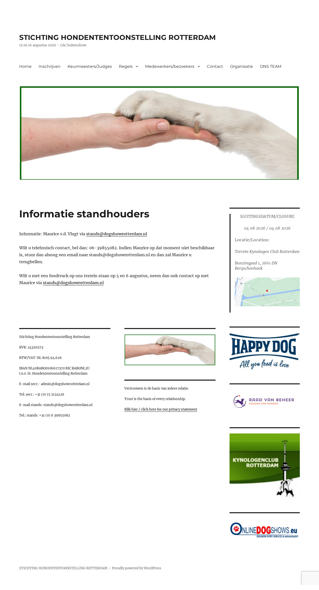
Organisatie (241, 66)
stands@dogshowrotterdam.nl (116, 233)
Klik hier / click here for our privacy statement (160, 409)
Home (25, 66)
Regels (126, 66)
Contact (215, 66)
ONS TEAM (270, 66)
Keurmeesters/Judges (90, 66)
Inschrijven (50, 66)
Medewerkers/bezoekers (169, 66)
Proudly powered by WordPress (136, 568)
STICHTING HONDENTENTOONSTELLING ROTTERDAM (117, 37)
